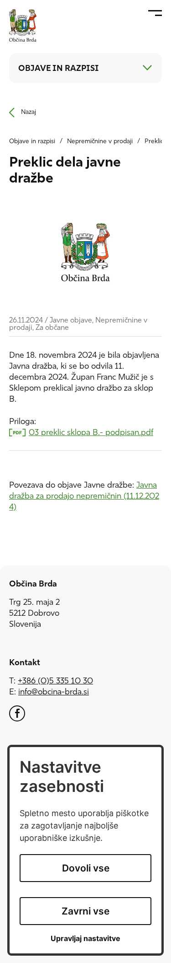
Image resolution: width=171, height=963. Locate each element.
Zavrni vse (85, 911)
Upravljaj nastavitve (85, 938)
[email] (53, 693)
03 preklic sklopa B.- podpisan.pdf (91, 433)
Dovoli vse (85, 868)
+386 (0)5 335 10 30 (55, 682)
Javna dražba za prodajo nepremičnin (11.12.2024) (84, 497)
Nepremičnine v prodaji (100, 141)
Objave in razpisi (32, 141)
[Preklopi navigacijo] (147, 67)
